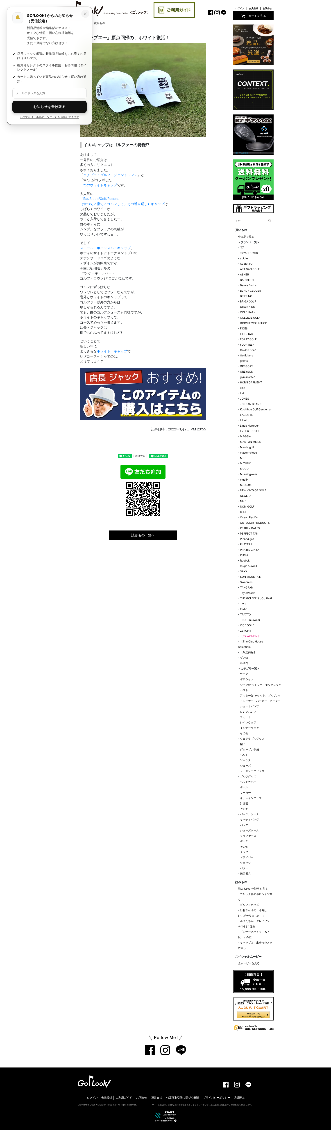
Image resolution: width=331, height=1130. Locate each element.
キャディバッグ (249, 819)
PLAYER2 (246, 544)
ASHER (244, 274)
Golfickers (246, 355)
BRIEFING (246, 296)
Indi (242, 393)
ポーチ (244, 841)
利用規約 (239, 1097)
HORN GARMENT (251, 382)
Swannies (246, 582)
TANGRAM (247, 587)
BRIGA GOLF (248, 301)
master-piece (248, 452)
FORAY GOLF (248, 339)
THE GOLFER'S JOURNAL (256, 598)
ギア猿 (244, 657)
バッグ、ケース (249, 814)
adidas (244, 258)
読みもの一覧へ (143, 535)
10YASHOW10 (249, 253)
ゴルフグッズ (248, 776)
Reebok (245, 560)
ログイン (239, 8)
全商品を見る (246, 236)
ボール (244, 787)
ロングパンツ (248, 711)
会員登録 (253, 8)
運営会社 (156, 1097)
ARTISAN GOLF (250, 269)
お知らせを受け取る (49, 107)
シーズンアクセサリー (253, 771)
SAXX (243, 571)
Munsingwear (248, 474)
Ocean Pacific (249, 517)
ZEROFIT (245, 630)
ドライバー (247, 857)
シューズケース (249, 830)
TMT (243, 603)
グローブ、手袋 (249, 749)
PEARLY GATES (250, 528)
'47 (242, 247)
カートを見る (257, 16)
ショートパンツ (249, 706)
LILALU (244, 420)
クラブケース (248, 835)
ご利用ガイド (124, 1097)
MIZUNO (245, 463)
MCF (243, 458)
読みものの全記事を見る (253, 888)
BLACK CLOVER (250, 290)
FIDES (244, 328)
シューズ (245, 765)
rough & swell (248, 566)
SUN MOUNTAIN (250, 576)
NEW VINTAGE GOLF (253, 490)
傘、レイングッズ (251, 798)
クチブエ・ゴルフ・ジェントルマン (110, 175)
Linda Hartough (249, 425)
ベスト (244, 690)
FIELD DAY (247, 334)
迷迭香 (244, 663)
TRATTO (245, 614)
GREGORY (246, 366)
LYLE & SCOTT (249, 431)
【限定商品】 (248, 652)
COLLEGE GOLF (250, 317)
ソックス (245, 760)
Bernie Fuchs (248, 285)
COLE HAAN (248, 312)
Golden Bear (248, 350)
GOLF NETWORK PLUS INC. (103, 1104)
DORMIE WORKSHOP (253, 323)
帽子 (242, 744)
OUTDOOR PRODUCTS (255, 522)
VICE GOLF (247, 625)
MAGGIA (245, 436)
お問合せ (267, 8)
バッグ (244, 825)
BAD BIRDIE (247, 280)
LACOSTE (246, 414)
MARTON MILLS (250, 441)
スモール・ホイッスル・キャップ (105, 248)
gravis (244, 360)
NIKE (243, 501)
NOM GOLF (247, 506)
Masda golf (247, 447)
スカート (245, 717)
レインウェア (248, 722)
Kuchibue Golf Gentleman (256, 409)
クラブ (244, 852)
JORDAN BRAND (250, 404)
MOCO (244, 468)
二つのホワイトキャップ (98, 185)
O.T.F (243, 512)
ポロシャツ (247, 679)
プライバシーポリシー (216, 1097)
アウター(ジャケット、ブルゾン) (260, 695)
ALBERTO (246, 263)
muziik (244, 479)
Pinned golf (247, 539)
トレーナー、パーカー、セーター (260, 701)
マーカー (245, 792)
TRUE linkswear (250, 620)
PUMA (244, 555)
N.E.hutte (246, 485)
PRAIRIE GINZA (249, 549)
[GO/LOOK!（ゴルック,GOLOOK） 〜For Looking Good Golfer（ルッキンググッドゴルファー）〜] (105, 8)
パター (244, 868)
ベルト (244, 754)
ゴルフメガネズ (249, 904)
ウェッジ (245, 862)
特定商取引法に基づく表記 (182, 1097)
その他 (244, 733)
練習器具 (245, 873)
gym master (247, 377)
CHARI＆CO (247, 307)
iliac (242, 387)
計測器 (244, 803)
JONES (244, 398)
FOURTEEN (247, 344)
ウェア (244, 674)
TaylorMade (247, 593)
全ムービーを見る (249, 963)
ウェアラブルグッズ (252, 738)
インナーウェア (249, 727)
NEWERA (245, 495)
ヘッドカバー (248, 781)
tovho (243, 609)
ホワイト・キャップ (112, 351)
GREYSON (246, 371)
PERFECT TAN (249, 533)
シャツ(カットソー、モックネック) (261, 684)
